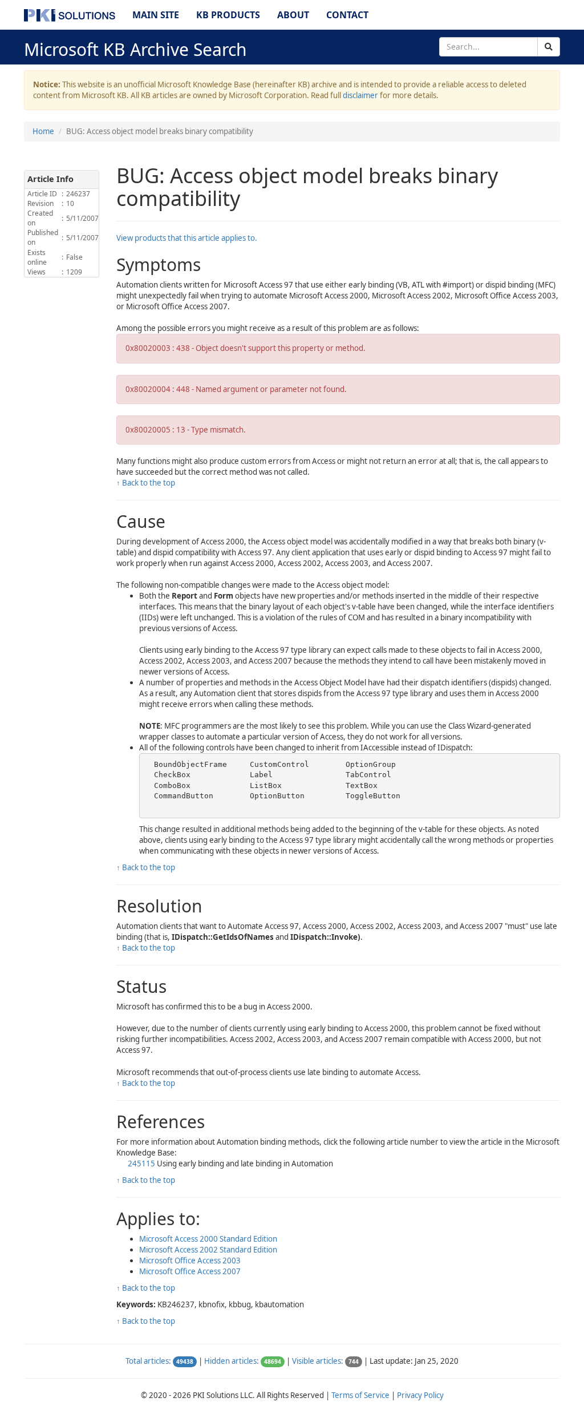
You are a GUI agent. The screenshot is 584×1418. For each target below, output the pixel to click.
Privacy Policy (420, 1395)
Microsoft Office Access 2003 (190, 1260)
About (293, 15)
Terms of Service (360, 1395)
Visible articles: (317, 1361)
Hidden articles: (231, 1361)
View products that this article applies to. (186, 238)
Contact (347, 15)
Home (43, 131)
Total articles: (148, 1361)
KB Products (228, 15)
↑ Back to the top (145, 483)
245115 (141, 1163)
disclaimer (360, 95)
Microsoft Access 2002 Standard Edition (208, 1250)
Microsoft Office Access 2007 (190, 1271)
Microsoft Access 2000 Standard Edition (208, 1239)
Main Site (155, 15)
